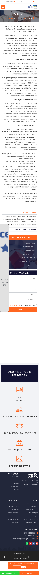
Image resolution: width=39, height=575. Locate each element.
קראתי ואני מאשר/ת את (22, 305)
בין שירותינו (13, 500)
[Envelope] (37, 543)
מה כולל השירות (28, 212)
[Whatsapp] (27, 543)
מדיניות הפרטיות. (14, 305)
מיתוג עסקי (24, 558)
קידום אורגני (32, 557)
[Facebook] (33, 543)
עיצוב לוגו (7, 557)
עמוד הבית (28, 18)
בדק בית (34, 500)
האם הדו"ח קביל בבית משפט (24, 229)
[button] (3, 7)
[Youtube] (30, 543)
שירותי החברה (19, 18)
